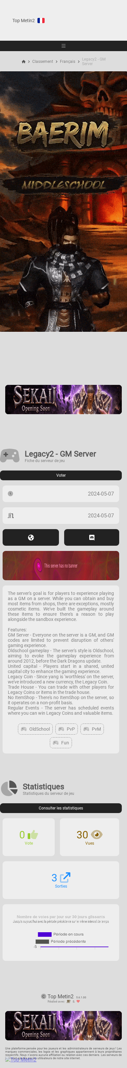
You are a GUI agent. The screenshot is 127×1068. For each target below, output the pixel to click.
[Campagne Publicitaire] (63, 412)
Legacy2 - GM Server (94, 61)
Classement (42, 61)
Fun (65, 742)
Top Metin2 (23, 20)
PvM (96, 729)
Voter (61, 475)
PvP (71, 729)
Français (67, 61)
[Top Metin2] (60, 1060)
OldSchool (39, 729)
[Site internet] (31, 537)
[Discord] (91, 537)
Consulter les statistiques (61, 808)
